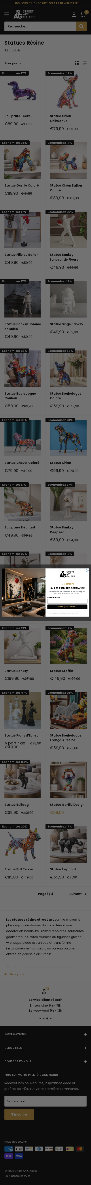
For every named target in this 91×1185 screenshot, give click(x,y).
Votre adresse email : (53, 598)
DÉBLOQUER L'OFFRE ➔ (67, 607)
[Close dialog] (87, 570)
